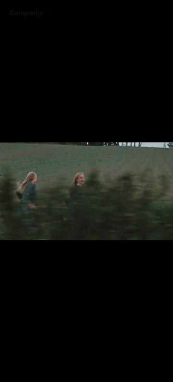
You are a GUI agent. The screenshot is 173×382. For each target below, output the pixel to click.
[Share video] (163, 9)
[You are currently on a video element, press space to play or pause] (86, 191)
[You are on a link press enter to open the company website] (29, 13)
